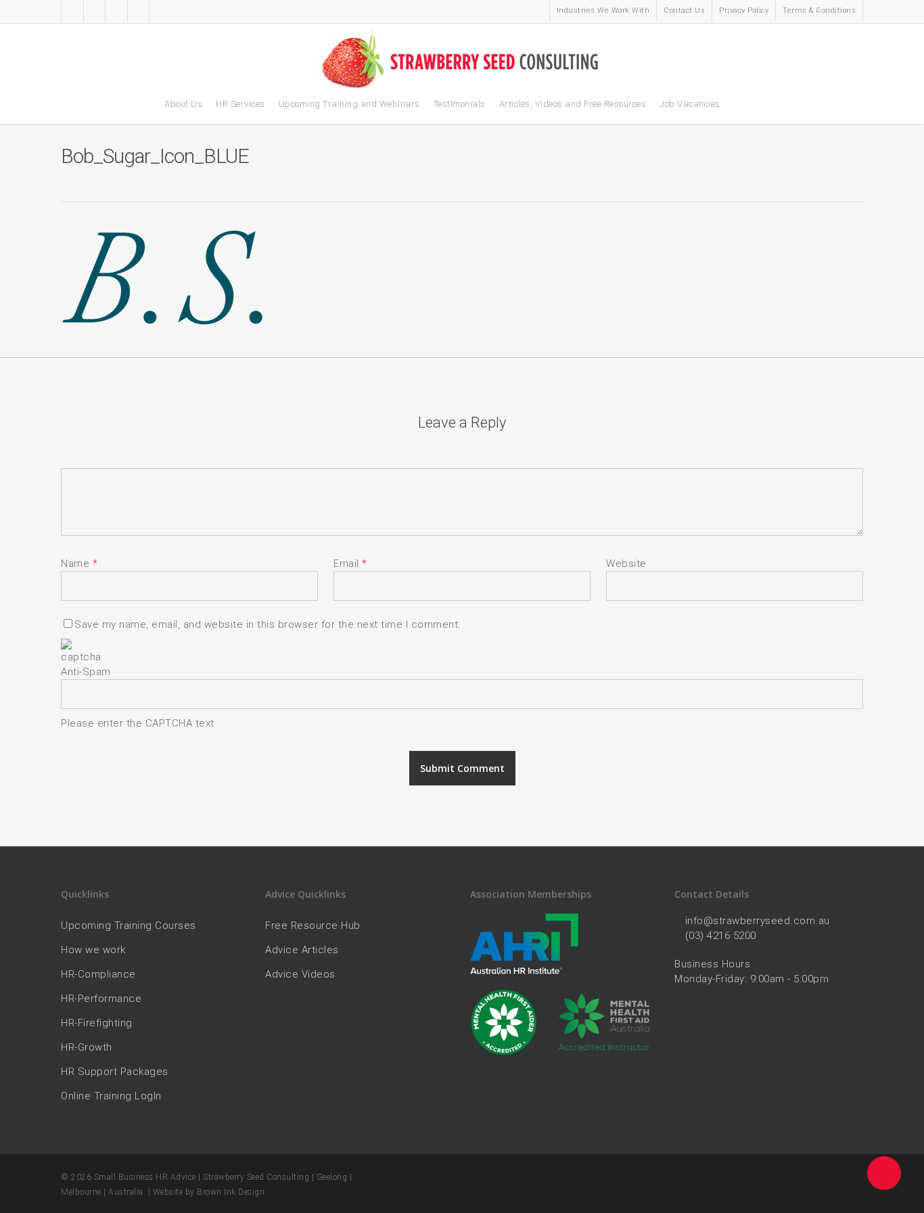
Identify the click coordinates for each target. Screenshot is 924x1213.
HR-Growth (86, 1047)
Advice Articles (302, 950)
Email (350, 563)
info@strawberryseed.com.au (757, 921)
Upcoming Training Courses (128, 925)
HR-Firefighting (97, 1023)
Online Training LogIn (111, 1096)
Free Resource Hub (313, 925)
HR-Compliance (98, 974)
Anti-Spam (86, 672)
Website (626, 563)
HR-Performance (101, 998)
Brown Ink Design (230, 1192)
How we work (93, 950)
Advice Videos (300, 974)
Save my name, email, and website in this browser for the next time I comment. (267, 624)
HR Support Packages (114, 1072)
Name (79, 563)
